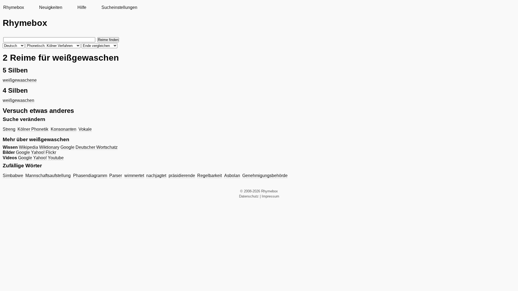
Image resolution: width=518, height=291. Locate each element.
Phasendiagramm (90, 175)
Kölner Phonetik (33, 129)
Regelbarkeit (209, 175)
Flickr (51, 152)
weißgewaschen (18, 100)
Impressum (270, 196)
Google (67, 147)
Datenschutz (249, 196)
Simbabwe (13, 175)
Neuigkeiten (50, 7)
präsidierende (182, 175)
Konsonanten (63, 129)
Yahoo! (38, 152)
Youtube (56, 157)
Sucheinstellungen (119, 7)
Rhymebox (13, 7)
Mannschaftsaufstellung (48, 175)
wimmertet (134, 175)
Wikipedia (28, 147)
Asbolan (232, 175)
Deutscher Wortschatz (97, 147)
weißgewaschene (20, 80)
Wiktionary (49, 147)
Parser (115, 175)
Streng (9, 129)
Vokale (85, 129)
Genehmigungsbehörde (265, 175)
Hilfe (81, 7)
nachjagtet (156, 175)
